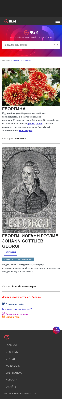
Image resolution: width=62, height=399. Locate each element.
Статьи (10, 359)
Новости (11, 379)
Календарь (13, 366)
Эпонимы (12, 352)
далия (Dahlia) (35, 123)
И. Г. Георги (25, 130)
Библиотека (14, 373)
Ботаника (20, 138)
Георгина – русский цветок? (17, 309)
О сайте (11, 387)
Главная (6, 60)
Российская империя (24, 286)
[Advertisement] (32, 8)
